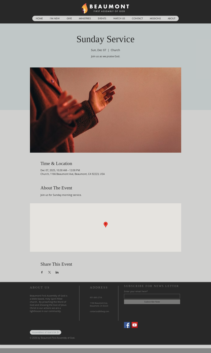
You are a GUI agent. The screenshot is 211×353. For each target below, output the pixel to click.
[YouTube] (135, 325)
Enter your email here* (136, 291)
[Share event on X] (49, 272)
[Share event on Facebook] (41, 272)
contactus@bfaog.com (99, 311)
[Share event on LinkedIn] (57, 272)
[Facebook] (127, 325)
